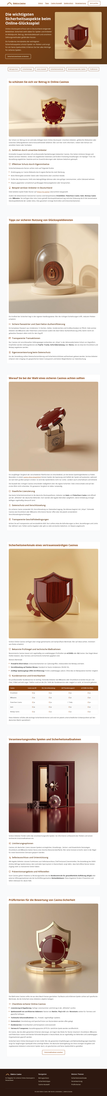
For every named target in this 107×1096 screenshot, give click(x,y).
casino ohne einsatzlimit (32, 477)
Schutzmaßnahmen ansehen (53, 1052)
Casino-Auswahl (56, 3)
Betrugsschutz (13, 69)
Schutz (40, 3)
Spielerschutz (68, 3)
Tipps (47, 3)
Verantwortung (80, 3)
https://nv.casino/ (43, 192)
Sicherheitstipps (27, 69)
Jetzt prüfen (94, 3)
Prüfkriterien (94, 69)
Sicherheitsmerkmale (56, 69)
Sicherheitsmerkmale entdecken (18, 56)
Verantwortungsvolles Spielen (77, 69)
